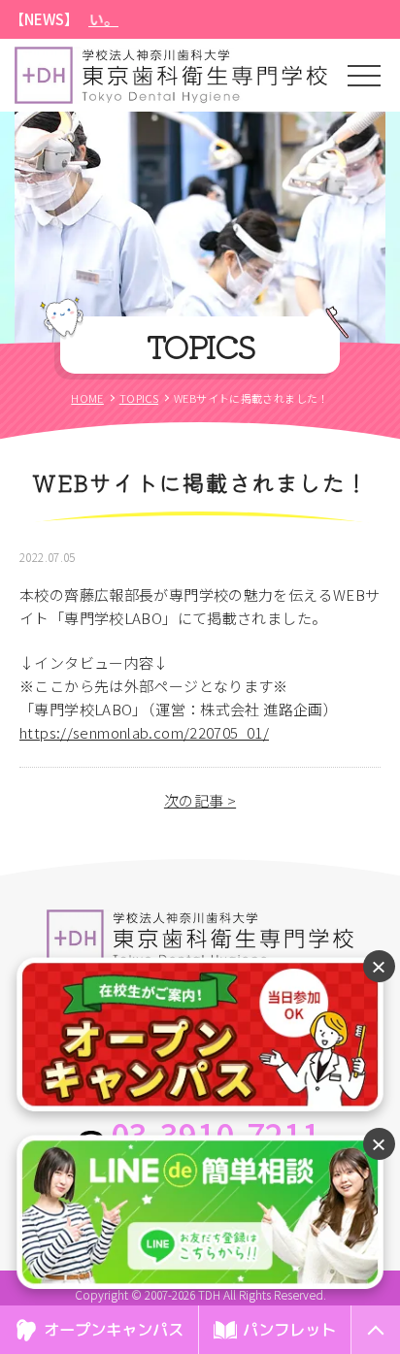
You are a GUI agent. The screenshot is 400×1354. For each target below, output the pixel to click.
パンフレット (289, 1329)
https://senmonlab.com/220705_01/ (144, 732)
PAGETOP (375, 1353)
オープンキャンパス (113, 1329)
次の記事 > (200, 800)
